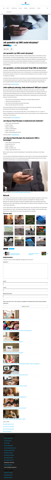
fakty (8, 8)
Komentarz (5, 262)
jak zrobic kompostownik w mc (10, 448)
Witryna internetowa (7, 293)
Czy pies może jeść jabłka (8, 426)
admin (15, 45)
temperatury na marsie (8, 452)
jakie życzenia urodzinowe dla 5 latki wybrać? (12, 319)
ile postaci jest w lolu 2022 (9, 450)
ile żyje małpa (6, 443)
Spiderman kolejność (8, 477)
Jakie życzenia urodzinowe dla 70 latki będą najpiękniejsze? (14, 397)
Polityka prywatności (8, 464)
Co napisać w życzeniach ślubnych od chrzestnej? (13, 341)
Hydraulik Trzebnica (15, 84)
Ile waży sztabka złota (15, 117)
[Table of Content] (11, 49)
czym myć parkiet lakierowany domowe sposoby (20, 192)
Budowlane (32, 8)
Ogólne (20, 8)
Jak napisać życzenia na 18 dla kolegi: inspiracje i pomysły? (14, 408)
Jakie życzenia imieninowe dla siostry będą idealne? (13, 352)
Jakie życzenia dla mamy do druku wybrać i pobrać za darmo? (15, 385)
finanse (25, 8)
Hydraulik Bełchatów (15, 134)
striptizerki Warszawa (8, 475)
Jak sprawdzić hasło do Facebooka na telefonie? (15, 254)
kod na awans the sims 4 (9, 460)
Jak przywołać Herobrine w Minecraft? (33, 254)
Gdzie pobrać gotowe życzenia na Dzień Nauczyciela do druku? (15, 374)
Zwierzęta (9, 12)
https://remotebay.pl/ (7, 431)
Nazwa (5, 281)
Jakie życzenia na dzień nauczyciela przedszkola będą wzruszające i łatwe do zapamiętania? (21, 363)
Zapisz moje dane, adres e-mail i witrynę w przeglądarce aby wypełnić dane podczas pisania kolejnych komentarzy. (24, 302)
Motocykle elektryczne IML (8, 424)
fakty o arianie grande (8, 438)
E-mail (4, 287)
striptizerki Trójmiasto (8, 472)
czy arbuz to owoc (7, 440)
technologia (14, 8)
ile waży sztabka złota (8, 445)
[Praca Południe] (4, 8)
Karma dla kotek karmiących (8, 429)
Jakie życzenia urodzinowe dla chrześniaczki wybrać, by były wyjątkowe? (17, 330)
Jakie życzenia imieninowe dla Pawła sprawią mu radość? (14, 419)
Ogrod (38, 8)
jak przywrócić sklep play (9, 455)
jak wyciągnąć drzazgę (8, 457)
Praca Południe (25, 4)
